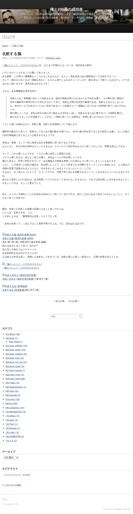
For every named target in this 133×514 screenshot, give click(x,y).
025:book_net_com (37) (16, 362)
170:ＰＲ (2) (11, 440)
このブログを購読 (12, 484)
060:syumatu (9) (13, 395)
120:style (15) (12, 419)
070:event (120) (13, 399)
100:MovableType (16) (16, 411)
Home (5, 45)
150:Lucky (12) (12, 432)
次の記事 (73, 301)
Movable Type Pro (123, 508)
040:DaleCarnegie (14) (16, 386)
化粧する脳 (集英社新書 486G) (18, 238)
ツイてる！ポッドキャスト (12, 474)
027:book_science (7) (15, 370)
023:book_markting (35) (16, 353)
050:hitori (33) (12, 391)
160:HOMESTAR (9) (15, 436)
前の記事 (60, 301)
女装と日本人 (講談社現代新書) (18, 278)
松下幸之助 (26, 474)
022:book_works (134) (16, 349)
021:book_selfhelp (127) (17, 345)
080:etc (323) (12, 403)
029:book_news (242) (15, 378)
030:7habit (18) (12, 382)
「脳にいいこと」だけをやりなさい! (20, 65)
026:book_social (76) (15, 366)
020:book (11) (12, 338)
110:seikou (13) (13, 415)
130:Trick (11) (12, 424)
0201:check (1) (15, 341)
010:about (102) (13, 334)
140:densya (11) (13, 428)
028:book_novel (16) (15, 374)
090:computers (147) (15, 407)
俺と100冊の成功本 (66, 9)
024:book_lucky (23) (15, 357)
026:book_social (53, 57)
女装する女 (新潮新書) (13, 289)
